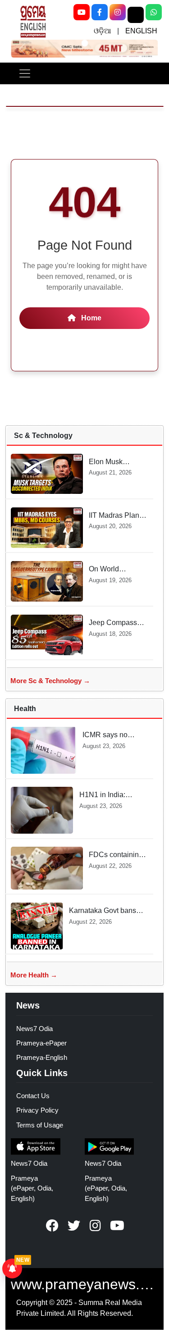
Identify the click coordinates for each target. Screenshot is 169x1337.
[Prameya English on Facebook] (52, 1225)
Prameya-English (41, 1057)
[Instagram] (118, 12)
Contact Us (33, 1096)
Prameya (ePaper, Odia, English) (32, 1188)
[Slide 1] (84, 43)
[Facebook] (99, 12)
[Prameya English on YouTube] (117, 1225)
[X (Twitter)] (136, 15)
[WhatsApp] (154, 12)
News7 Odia (34, 1028)
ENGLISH (141, 31)
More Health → (33, 975)
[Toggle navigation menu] (25, 73)
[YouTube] (81, 12)
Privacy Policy (37, 1110)
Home (90, 318)
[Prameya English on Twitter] (74, 1225)
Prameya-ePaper (41, 1043)
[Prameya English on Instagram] (95, 1225)
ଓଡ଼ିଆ (102, 31)
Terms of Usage (39, 1125)
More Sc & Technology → (50, 680)
